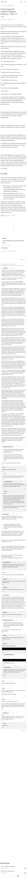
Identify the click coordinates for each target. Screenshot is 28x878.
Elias (5, 491)
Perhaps (5, 579)
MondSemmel (6, 514)
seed (4, 572)
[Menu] (2, 2)
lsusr (3, 16)
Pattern (4, 612)
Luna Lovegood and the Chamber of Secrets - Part (9, 11)
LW (5, 2)
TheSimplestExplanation (8, 446)
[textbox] (13, 252)
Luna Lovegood (8, 6)
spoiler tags (16, 669)
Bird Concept (7, 667)
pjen (3, 699)
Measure (5, 587)
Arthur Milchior (6, 595)
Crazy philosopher (8, 481)
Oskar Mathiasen (6, 562)
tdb (4, 467)
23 (15, 19)
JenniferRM (5, 268)
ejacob (4, 635)
